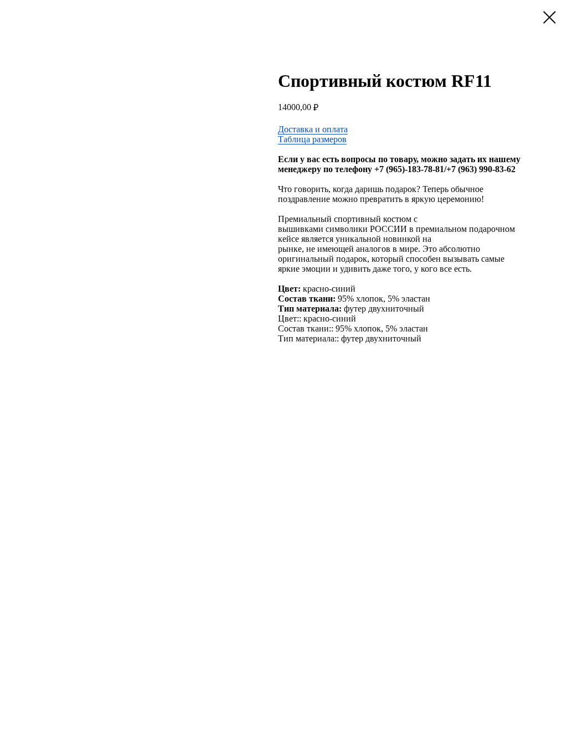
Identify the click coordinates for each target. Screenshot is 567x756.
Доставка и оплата (313, 129)
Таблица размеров (312, 139)
